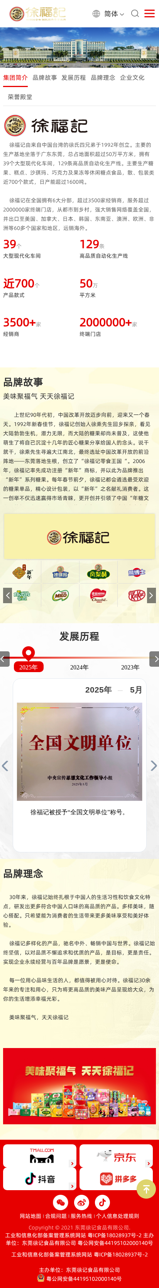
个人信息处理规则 (117, 1216)
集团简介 (15, 77)
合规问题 (56, 1216)
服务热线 (81, 1216)
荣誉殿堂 (20, 96)
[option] (79, 45)
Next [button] (151, 595)
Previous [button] (7, 595)
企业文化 (132, 77)
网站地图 (30, 1216)
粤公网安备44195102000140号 (115, 1243)
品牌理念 (103, 77)
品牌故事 (44, 77)
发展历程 (73, 77)
